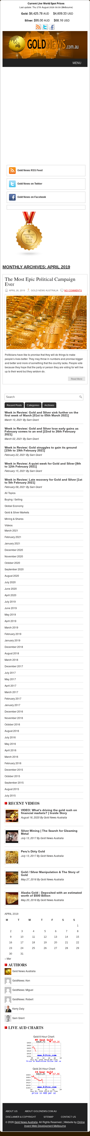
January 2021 (12, 543)
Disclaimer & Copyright (21, 1117)
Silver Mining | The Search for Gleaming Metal (49, 832)
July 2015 (10, 795)
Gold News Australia (24, 971)
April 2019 (10, 621)
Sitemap (48, 1117)
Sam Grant (18, 1018)
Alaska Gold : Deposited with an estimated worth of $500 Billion (51, 894)
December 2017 (14, 666)
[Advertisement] (45, 114)
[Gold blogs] (29, 255)
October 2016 (12, 724)
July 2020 (10, 582)
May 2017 (10, 679)
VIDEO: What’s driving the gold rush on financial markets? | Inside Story (49, 811)
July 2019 (10, 601)
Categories (33, 405)
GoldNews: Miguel (22, 989)
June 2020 (11, 588)
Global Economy (14, 506)
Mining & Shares (14, 518)
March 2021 (11, 530)
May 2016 (10, 743)
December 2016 (14, 711)
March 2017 (11, 692)
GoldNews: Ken (21, 980)
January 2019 (12, 640)
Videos (9, 525)
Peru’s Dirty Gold (33, 851)
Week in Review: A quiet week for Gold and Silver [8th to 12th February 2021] (43, 465)
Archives (49, 405)
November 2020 (14, 556)
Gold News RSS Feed (29, 170)
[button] (77, 63)
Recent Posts (14, 405)
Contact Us (68, 1117)
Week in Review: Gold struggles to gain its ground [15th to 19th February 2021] (41, 449)
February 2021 (13, 537)
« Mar (8, 958)
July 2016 (10, 737)
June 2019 (11, 608)
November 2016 (14, 718)
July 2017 (10, 672)
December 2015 (14, 769)
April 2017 (10, 685)
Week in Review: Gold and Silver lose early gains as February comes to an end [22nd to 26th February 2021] (41, 431)
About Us (11, 1111)
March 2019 (11, 627)
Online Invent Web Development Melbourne (54, 1123)
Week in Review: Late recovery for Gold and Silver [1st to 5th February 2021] (43, 481)
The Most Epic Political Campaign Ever (40, 281)
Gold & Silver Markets (17, 512)
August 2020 (12, 575)
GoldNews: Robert (22, 999)
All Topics (10, 493)
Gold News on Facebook (31, 197)
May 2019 (10, 614)
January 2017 (12, 705)
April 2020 (10, 595)
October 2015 (12, 776)
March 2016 (11, 756)
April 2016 (10, 750)
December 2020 (14, 550)
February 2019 (13, 634)
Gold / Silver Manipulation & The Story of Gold (50, 873)
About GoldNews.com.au (41, 1111)
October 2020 (12, 562)
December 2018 (14, 646)
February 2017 (13, 698)
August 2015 (12, 789)
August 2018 (12, 653)
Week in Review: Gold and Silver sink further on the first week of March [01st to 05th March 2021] (41, 414)
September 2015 (14, 782)
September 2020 (14, 569)
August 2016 (12, 731)
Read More (76, 378)
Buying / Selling (13, 499)
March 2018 (11, 659)
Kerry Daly (18, 1008)
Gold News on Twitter (29, 183)
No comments (73, 290)
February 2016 (13, 763)
